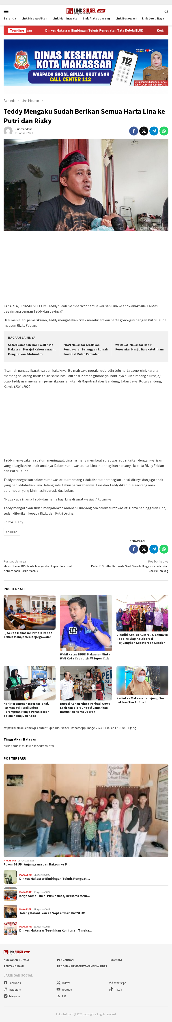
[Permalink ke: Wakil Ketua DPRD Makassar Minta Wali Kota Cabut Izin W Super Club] (86, 623)
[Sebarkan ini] (133, 131)
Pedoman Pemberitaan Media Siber (82, 966)
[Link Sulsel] (86, 11)
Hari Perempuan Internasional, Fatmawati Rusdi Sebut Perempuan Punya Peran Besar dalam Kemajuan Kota (26, 710)
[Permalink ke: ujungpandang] (8, 131)
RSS (64, 996)
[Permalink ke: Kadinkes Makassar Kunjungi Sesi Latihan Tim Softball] (142, 680)
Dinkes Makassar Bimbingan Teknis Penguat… (54, 879)
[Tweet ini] (143, 131)
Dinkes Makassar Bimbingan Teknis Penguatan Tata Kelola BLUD (68, 30)
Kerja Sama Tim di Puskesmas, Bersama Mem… (54, 896)
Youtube (67, 990)
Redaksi (116, 960)
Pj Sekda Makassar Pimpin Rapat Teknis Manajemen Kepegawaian (28, 635)
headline (11, 532)
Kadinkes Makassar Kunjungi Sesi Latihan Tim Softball (140, 700)
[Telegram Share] (153, 131)
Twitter (66, 983)
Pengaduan (65, 960)
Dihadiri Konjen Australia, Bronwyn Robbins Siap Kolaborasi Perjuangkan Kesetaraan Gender (142, 639)
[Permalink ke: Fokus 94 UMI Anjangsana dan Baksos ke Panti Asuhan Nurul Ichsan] (86, 810)
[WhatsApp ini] (163, 131)
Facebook (15, 983)
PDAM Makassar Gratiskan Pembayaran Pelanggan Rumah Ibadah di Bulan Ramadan (85, 349)
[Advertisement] (86, 269)
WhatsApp (120, 983)
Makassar (10, 860)
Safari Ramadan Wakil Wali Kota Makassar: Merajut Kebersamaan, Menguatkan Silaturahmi (31, 349)
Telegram (14, 996)
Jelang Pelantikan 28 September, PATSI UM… (53, 913)
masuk (23, 746)
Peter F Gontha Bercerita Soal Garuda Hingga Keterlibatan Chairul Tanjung (129, 566)
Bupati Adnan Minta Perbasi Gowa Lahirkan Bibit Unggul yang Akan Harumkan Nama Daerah (85, 708)
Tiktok (118, 990)
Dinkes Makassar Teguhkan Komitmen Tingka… (55, 930)
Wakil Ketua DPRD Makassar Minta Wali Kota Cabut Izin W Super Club (85, 656)
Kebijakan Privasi (16, 960)
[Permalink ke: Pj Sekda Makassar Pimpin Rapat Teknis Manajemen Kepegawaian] (30, 612)
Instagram (15, 990)
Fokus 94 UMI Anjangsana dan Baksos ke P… (37, 864)
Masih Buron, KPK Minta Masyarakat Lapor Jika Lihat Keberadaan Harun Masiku (38, 566)
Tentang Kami (14, 966)
